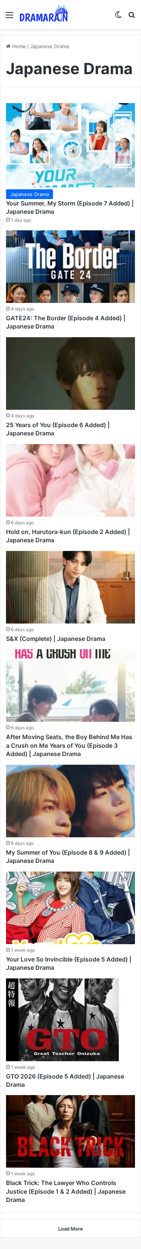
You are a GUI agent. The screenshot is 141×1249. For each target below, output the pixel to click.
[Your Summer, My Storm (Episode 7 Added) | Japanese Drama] (70, 145)
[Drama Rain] (43, 14)
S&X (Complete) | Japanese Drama (55, 638)
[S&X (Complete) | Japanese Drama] (70, 587)
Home (18, 46)
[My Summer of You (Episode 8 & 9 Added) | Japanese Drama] (70, 801)
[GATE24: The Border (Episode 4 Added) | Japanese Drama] (70, 266)
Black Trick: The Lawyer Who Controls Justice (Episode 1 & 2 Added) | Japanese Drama (66, 1191)
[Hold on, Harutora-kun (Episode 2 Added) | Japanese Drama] (70, 480)
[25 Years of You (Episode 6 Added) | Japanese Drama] (70, 373)
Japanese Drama (29, 194)
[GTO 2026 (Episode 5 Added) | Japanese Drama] (62, 1019)
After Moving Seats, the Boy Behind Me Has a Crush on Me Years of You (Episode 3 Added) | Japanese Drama (69, 745)
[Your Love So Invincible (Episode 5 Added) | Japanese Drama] (70, 908)
